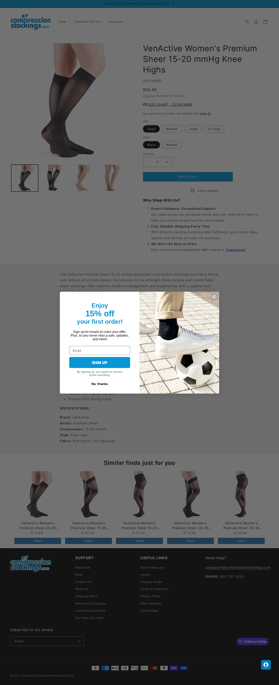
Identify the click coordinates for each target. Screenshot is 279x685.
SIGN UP (99, 362)
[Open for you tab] (266, 665)
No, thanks (100, 383)
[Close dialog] (214, 296)
